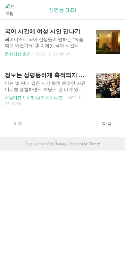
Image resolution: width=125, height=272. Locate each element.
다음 (107, 123)
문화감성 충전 (18, 54)
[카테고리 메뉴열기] (113, 9)
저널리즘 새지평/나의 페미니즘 (33, 97)
